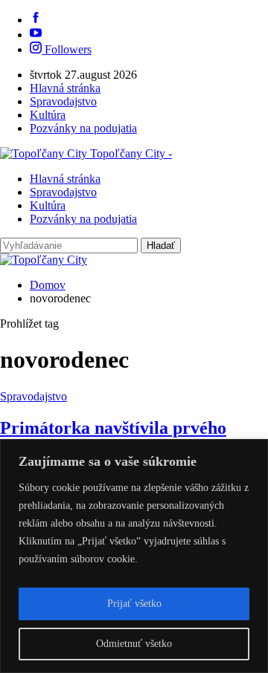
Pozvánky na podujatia (83, 128)
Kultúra (48, 114)
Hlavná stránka (65, 88)
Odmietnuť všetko (134, 643)
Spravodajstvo (63, 101)
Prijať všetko (134, 603)
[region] (134, 556)
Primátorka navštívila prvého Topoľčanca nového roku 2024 (115, 438)
